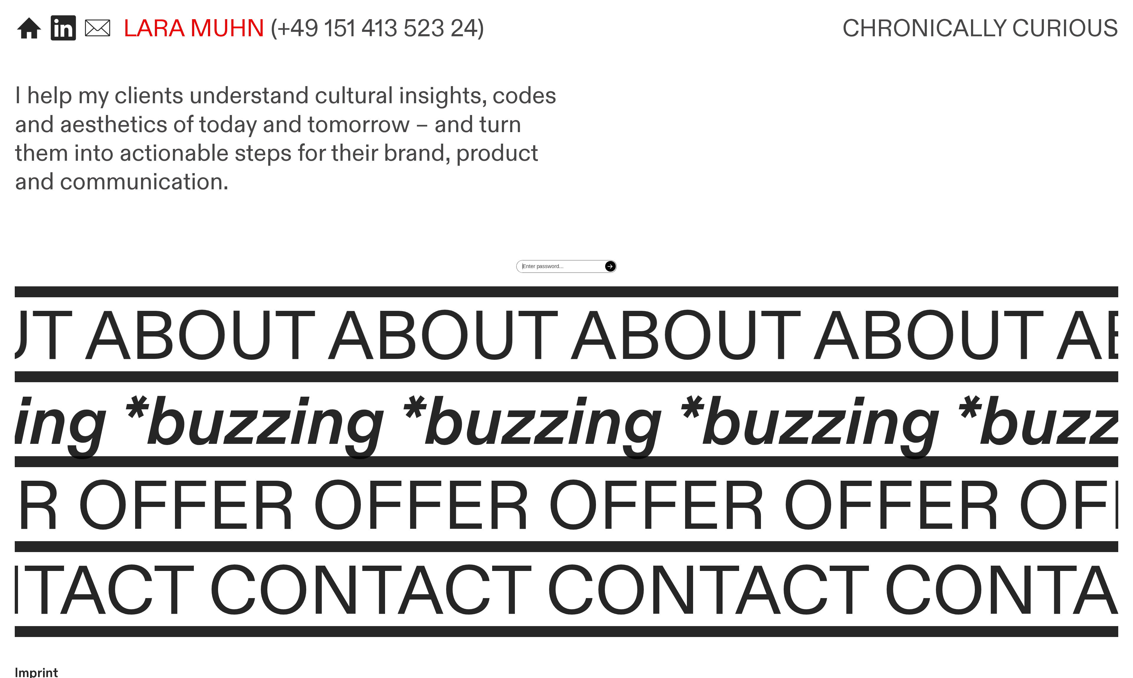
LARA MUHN (194, 29)
